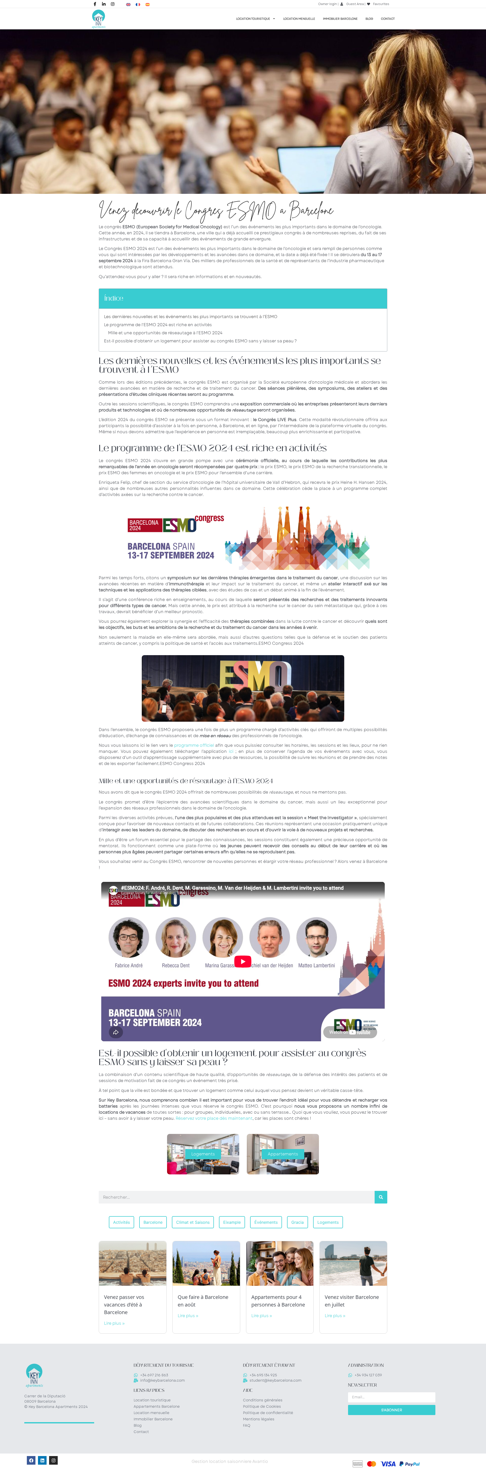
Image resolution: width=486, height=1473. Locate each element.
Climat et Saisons (193, 1222)
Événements (266, 1222)
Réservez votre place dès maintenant (214, 1118)
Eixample (232, 1222)
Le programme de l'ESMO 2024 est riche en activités (158, 325)
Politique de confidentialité (268, 1412)
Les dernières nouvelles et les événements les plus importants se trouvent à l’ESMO (190, 317)
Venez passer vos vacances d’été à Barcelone (124, 1305)
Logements (328, 1222)
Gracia (297, 1222)
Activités (121, 1222)
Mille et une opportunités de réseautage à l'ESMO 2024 (165, 333)
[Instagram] (53, 1460)
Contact (388, 19)
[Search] (381, 1197)
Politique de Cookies (262, 1406)
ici (231, 751)
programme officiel (194, 745)
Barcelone (153, 1222)
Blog (369, 19)
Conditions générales (262, 1400)
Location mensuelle (299, 19)
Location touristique (253, 19)
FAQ (246, 1425)
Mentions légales (258, 1419)
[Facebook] (31, 1460)
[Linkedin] (42, 1460)
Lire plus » (114, 1323)
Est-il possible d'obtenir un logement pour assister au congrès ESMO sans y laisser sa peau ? (200, 341)
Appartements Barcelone (157, 1406)
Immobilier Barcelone (340, 19)
